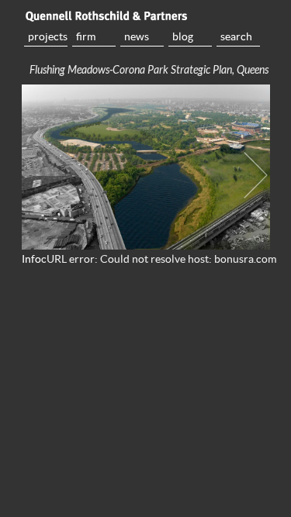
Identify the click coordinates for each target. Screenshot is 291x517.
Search (236, 36)
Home (146, 15)
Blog (182, 36)
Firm (85, 36)
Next (256, 175)
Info (31, 259)
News (136, 36)
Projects (48, 36)
